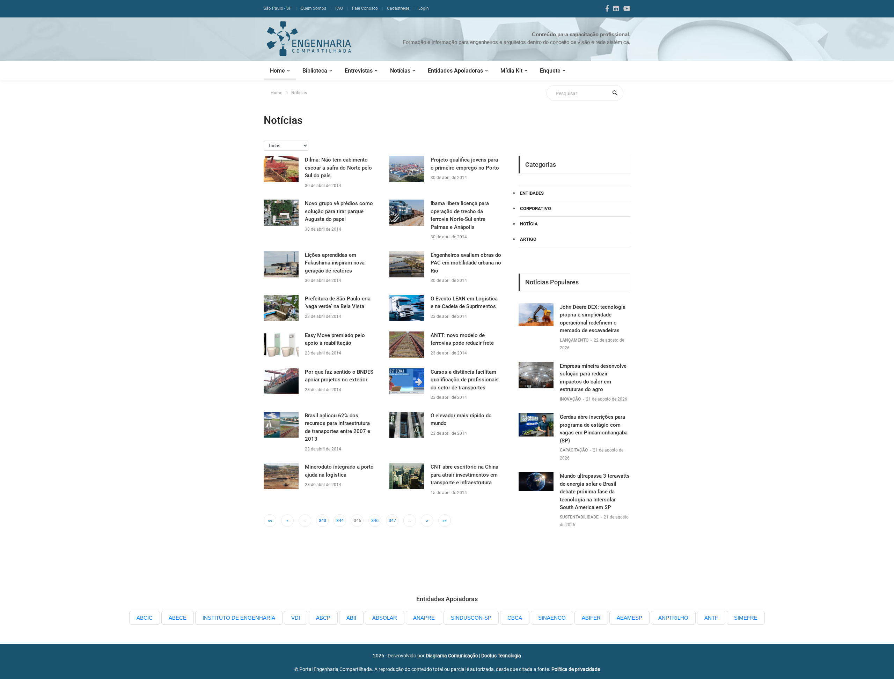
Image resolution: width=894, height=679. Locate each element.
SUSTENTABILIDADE (580, 517)
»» (444, 520)
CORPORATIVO (535, 208)
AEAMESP (629, 618)
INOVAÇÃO (571, 399)
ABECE (177, 618)
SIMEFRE (745, 618)
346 (375, 520)
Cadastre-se (398, 8)
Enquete (550, 70)
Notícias (400, 70)
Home (277, 70)
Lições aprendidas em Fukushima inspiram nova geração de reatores (335, 263)
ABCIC (145, 618)
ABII (351, 618)
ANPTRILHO (673, 618)
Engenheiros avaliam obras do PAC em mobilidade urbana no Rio (466, 263)
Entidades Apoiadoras (455, 70)
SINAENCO (552, 618)
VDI (295, 618)
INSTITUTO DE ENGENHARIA (239, 618)
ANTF (711, 618)
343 (322, 520)
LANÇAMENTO (574, 340)
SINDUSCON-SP (471, 618)
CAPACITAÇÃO (574, 450)
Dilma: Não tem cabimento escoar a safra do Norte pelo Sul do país (338, 168)
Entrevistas (359, 70)
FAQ (339, 8)
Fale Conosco (365, 8)
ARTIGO (528, 239)
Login (423, 8)
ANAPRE (424, 618)
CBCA (514, 618)
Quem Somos (313, 8)
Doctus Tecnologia (501, 655)
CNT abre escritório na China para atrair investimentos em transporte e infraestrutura (464, 475)
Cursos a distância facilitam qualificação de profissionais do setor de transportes (465, 380)
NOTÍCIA (529, 223)
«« (270, 520)
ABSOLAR (384, 618)
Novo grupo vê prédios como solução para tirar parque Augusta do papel (339, 211)
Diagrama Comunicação (452, 655)
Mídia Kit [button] (511, 70)
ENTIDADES (532, 193)
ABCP (323, 618)
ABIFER (591, 618)
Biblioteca (314, 70)
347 (392, 520)
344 (340, 520)
